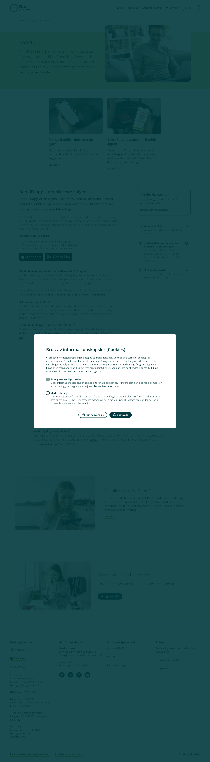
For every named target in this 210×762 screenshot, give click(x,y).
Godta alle (122, 414)
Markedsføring (59, 393)
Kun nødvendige (95, 414)
